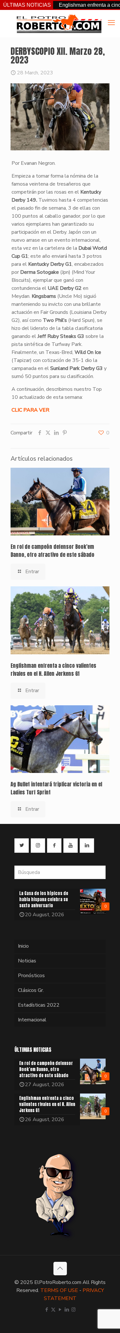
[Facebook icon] (46, 1309)
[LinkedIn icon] (66, 1309)
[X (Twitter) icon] (53, 1309)
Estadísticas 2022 (39, 1005)
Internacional (32, 1019)
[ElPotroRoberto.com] (59, 23)
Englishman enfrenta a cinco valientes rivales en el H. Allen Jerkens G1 (53, 669)
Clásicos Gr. (31, 990)
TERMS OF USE (59, 1290)
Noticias (27, 960)
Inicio (23, 946)
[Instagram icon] (73, 1309)
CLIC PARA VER (30, 410)
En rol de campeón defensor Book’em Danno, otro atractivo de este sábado (52, 550)
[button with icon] (21, 845)
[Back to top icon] (60, 1268)
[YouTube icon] (60, 1309)
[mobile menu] (111, 22)
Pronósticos (31, 975)
